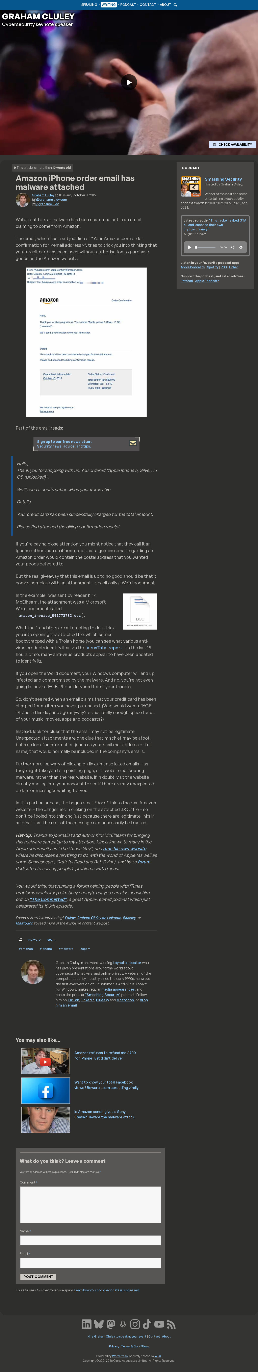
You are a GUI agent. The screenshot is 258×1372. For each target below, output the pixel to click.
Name (25, 1231)
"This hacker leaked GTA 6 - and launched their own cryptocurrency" (215, 224)
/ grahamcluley (47, 204)
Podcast (128, 5)
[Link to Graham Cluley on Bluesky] (99, 1324)
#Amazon (26, 949)
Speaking (89, 5)
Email (25, 1253)
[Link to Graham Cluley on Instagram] (135, 1324)
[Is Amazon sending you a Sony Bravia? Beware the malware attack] (45, 1119)
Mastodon (24, 923)
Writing (109, 5)
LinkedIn (88, 1000)
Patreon (187, 281)
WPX (158, 1356)
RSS (224, 267)
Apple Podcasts (193, 267)
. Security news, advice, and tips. (64, 443)
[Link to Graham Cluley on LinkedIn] (87, 1324)
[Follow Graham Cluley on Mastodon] (111, 1324)
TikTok (73, 1000)
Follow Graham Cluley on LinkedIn (93, 917)
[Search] (175, 5)
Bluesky (129, 917)
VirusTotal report (104, 647)
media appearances (118, 989)
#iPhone (46, 949)
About (165, 5)
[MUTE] (232, 247)
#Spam (85, 949)
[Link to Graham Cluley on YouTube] (159, 1324)
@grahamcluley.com (51, 200)
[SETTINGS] (241, 247)
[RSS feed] (171, 1324)
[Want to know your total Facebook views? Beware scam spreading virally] (45, 1090)
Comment (28, 1182)
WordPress (120, 1356)
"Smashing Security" (102, 994)
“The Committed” (48, 899)
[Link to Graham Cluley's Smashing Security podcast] (123, 1324)
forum (144, 861)
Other (233, 267)
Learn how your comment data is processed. (107, 1290)
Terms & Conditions (135, 1346)
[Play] (190, 247)
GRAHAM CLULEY (38, 16)
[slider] (205, 247)
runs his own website (124, 848)
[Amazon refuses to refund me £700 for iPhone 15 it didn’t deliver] (45, 1060)
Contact (148, 5)
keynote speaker (127, 962)
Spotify (212, 267)
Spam (51, 939)
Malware (34, 939)
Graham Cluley (18, 5)
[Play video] (129, 82)
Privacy (114, 1346)
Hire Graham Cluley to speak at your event (116, 1336)
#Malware (66, 949)
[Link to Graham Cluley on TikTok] (147, 1324)
